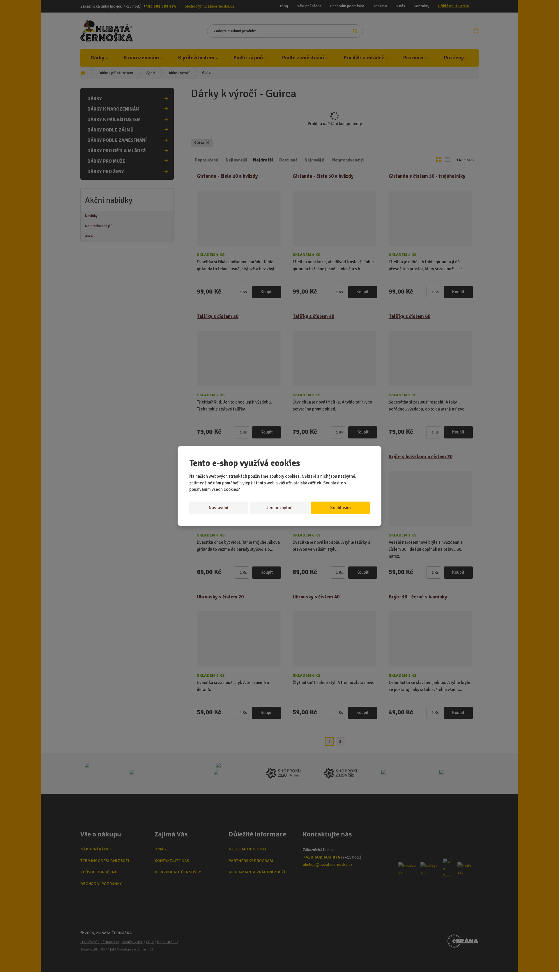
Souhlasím (340, 508)
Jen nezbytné (279, 508)
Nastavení (218, 508)
